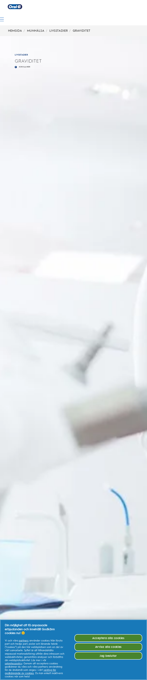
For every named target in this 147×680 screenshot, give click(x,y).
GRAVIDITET (81, 30)
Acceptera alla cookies (108, 638)
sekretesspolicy (13, 663)
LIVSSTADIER (58, 30)
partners (24, 640)
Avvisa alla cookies (108, 647)
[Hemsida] (77, 6)
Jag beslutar (108, 655)
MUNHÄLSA (35, 30)
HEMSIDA (15, 30)
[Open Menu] (2, 15)
